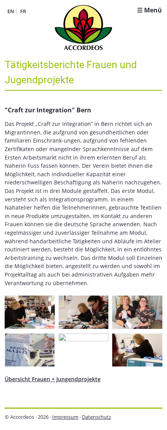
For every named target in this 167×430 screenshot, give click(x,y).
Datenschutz (96, 416)
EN (10, 11)
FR (23, 11)
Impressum (65, 416)
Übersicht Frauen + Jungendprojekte (53, 379)
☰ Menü (149, 10)
